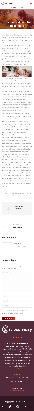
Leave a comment (22, 196)
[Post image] (7, 246)
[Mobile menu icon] (31, 3)
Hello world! (18, 243)
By (24, 193)
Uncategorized (13, 193)
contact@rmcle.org (18, 391)
